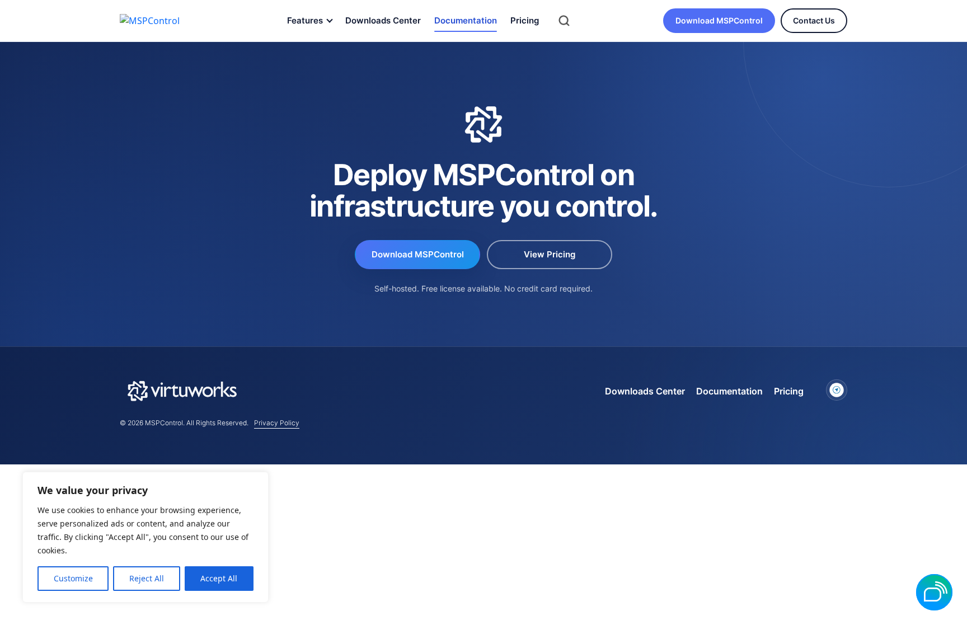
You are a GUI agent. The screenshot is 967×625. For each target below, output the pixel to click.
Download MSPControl (719, 20)
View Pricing (549, 254)
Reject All (146, 578)
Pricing (524, 20)
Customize (73, 578)
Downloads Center (383, 20)
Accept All (218, 578)
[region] (145, 537)
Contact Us (814, 20)
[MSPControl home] (159, 20)
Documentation (465, 20)
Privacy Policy (276, 423)
